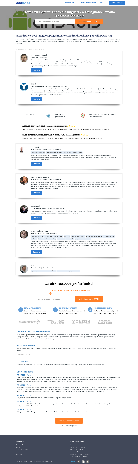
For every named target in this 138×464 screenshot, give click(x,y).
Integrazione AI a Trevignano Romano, (82, 337)
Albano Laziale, (21, 348)
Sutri (32, 233)
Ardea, (33, 348)
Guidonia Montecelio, (69, 348)
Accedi (102, 3)
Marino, (84, 348)
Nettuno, (100, 348)
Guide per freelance (76, 452)
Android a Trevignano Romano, (26, 335)
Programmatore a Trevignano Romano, (69, 335)
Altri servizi (68, 339)
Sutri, (73, 364)
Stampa (17, 447)
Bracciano (34, 149)
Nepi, (76, 364)
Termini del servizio (21, 449)
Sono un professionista (78, 447)
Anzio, (28, 348)
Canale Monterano (98, 364)
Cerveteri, (38, 348)
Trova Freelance (117, 3)
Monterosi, (20, 364)
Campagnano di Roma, (85, 364)
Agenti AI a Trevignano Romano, (104, 337)
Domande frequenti (76, 449)
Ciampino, (44, 348)
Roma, (111, 348)
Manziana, (67, 364)
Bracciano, (39, 364)
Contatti (25, 445)
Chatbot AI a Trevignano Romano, (59, 337)
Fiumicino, (59, 348)
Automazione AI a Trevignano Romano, (29, 339)
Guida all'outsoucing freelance (80, 454)
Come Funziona (71, 3)
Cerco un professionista (78, 445)
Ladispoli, (79, 348)
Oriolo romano (36, 208)
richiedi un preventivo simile (69, 421)
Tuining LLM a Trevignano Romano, (52, 339)
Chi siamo (18, 445)
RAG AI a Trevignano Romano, (39, 337)
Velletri (19, 350)
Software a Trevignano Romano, (46, 335)
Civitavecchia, (52, 348)
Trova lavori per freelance (78, 456)
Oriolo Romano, (59, 364)
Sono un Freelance (88, 3)
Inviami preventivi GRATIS (89, 299)
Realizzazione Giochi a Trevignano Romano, (94, 335)
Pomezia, (106, 348)
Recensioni (19, 454)
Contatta (36, 70)
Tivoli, (115, 348)
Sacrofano (34, 268)
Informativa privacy (21, 452)
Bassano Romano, (48, 364)
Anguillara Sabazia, (30, 364)
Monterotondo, (92, 348)
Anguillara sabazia (37, 86)
